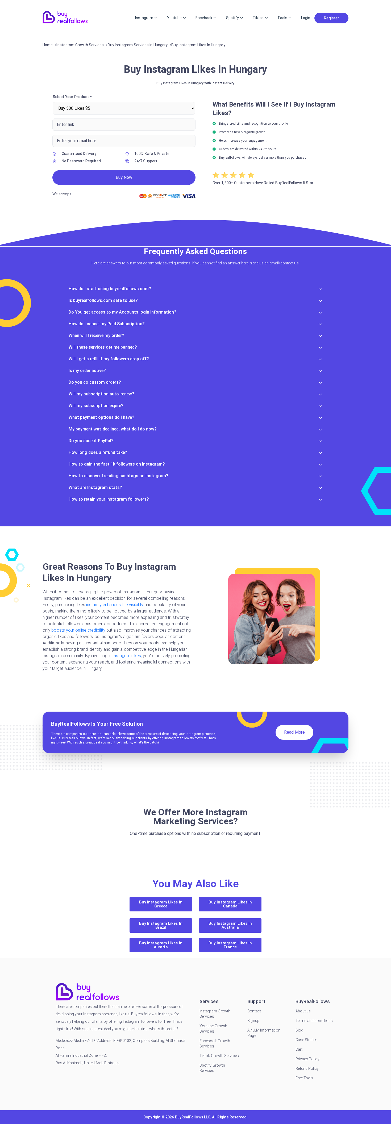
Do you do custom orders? (95, 382)
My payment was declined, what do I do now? (113, 429)
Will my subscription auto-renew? (101, 393)
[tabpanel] (195, 147)
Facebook (204, 18)
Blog (299, 1030)
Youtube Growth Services (213, 1028)
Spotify (232, 18)
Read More (294, 732)
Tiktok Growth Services (219, 1056)
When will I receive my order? (96, 335)
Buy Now (124, 177)
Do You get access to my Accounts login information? (122, 312)
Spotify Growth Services (212, 1068)
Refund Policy (307, 1068)
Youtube (174, 18)
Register (331, 18)
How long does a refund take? (98, 452)
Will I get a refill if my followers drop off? (109, 358)
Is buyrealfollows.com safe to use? (103, 300)
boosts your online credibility (78, 630)
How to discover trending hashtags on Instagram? (118, 475)
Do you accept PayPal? (91, 440)
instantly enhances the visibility (114, 604)
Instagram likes (127, 655)
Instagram (144, 18)
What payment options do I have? (101, 417)
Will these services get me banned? (103, 347)
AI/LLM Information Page (263, 1033)
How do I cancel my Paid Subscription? (107, 323)
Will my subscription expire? (96, 405)
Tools (282, 18)
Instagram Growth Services (214, 1014)
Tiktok (258, 18)
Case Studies (307, 1040)
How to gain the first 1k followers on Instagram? (117, 464)
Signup (253, 1021)
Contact (254, 1011)
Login (305, 18)
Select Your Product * (72, 97)
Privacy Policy (307, 1059)
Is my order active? (87, 370)
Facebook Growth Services (214, 1043)
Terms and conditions (314, 1021)
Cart (299, 1049)
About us (303, 1011)
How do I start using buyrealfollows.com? (110, 288)
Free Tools (305, 1078)
